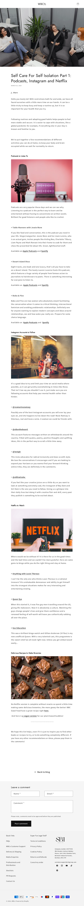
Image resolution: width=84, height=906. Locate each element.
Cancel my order (36, 862)
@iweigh (17, 451)
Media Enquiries (12, 857)
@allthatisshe (19, 477)
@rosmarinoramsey (22, 407)
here (46, 710)
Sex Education (19, 628)
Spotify (44, 251)
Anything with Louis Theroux (26, 573)
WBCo (13, 901)
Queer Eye (17, 599)
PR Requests (11, 876)
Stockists (9, 870)
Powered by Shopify (22, 901)
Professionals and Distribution (13, 863)
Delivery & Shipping (13, 852)
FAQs (8, 841)
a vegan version (29, 716)
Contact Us (10, 881)
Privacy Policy (36, 846)
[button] (78, 4)
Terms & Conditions (38, 841)
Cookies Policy (36, 852)
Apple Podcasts (30, 251)
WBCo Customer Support (16, 846)
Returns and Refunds (38, 857)
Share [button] (15, 92)
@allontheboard (20, 429)
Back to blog (43, 772)
